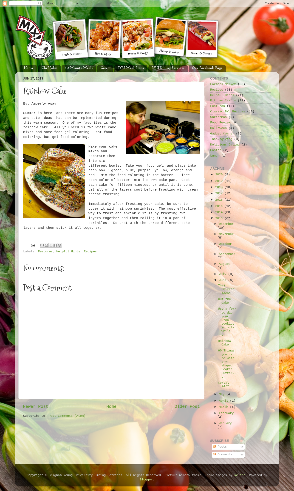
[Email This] (42, 245)
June (223, 280)
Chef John (49, 68)
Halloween (218, 128)
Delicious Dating (225, 144)
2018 (219, 187)
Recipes (90, 251)
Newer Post (35, 406)
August (224, 264)
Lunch (214, 155)
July (223, 274)
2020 (219, 174)
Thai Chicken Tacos (226, 289)
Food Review (220, 122)
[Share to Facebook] (55, 245)
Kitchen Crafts (223, 100)
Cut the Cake (224, 301)
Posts (221, 446)
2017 (219, 193)
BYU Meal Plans (131, 68)
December (226, 224)
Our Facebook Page (207, 68)
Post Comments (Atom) (67, 416)
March (224, 407)
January (225, 423)
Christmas (218, 117)
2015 (219, 206)
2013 (219, 218)
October (225, 244)
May (222, 394)
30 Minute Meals (79, 68)
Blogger (146, 479)
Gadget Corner (222, 133)
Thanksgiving (221, 139)
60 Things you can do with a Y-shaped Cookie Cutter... (227, 363)
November (226, 234)
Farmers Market (223, 84)
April (224, 401)
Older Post (187, 406)
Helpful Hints (68, 251)
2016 (219, 200)
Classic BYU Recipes (227, 111)
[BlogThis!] (46, 245)
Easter (215, 150)
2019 (219, 181)
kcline (239, 475)
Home (29, 68)
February (226, 413)
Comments (224, 454)
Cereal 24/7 (223, 384)
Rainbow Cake (224, 342)
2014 (219, 212)
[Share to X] (50, 245)
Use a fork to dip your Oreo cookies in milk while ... (227, 322)
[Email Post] (33, 245)
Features (45, 251)
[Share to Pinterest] (59, 245)
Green (105, 68)
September (227, 254)
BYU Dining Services (168, 68)
